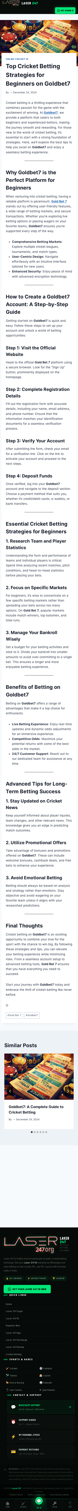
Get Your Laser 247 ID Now (29, 1289)
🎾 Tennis (11, 1375)
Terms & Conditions (36, 1494)
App (70, 1504)
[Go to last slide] (10, 1091)
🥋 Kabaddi (45, 1382)
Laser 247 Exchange (16, 1339)
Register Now (13, 1325)
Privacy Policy (16, 1494)
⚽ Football (45, 1368)
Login (54, 1504)
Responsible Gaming (59, 1494)
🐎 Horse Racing (15, 1382)
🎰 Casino (44, 1375)
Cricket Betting (14, 1354)
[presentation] (39, 1077)
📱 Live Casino (14, 1389)
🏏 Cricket (11, 1368)
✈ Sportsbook (47, 1389)
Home (7, 1504)
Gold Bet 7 (59, 201)
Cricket (23, 1504)
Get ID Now (66, 10)
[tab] (32, 1132)
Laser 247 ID (12, 1318)
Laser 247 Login (14, 1311)
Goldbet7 (51, 112)
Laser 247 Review (15, 1346)
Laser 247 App (13, 1332)
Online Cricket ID (17, 59)
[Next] (68, 1091)
